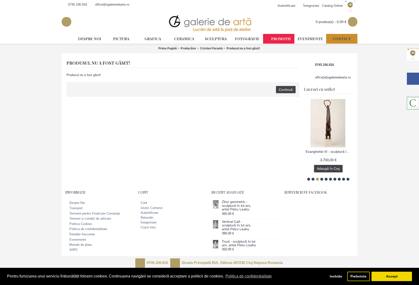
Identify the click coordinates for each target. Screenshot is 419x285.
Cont (144, 203)
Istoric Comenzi (152, 208)
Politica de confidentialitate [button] (249, 276)
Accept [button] (392, 276)
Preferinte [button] (358, 276)
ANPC (73, 250)
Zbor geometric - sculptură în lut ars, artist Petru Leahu (236, 205)
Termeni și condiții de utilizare (90, 218)
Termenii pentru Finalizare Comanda (94, 213)
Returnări (147, 217)
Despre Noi (77, 203)
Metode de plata (80, 244)
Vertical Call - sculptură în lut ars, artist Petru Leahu (236, 225)
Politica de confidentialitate (88, 229)
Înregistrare (148, 222)
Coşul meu (148, 227)
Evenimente (77, 239)
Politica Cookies (80, 224)
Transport (76, 208)
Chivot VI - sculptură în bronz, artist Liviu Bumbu (336, 152)
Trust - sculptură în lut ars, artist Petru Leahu (239, 243)
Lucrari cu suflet (319, 89)
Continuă (286, 90)
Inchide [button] (336, 276)
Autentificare (149, 213)
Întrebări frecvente (82, 234)
